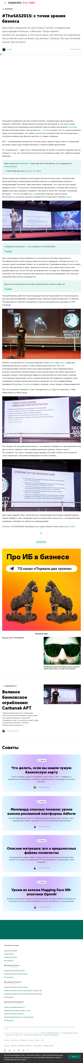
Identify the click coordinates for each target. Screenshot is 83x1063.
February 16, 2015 (33, 171)
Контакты (7, 1040)
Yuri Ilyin (9, 49)
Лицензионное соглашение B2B (33, 1035)
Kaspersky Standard (10, 951)
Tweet (8, 251)
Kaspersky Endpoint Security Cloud (15, 974)
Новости (37, 1040)
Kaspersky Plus (9, 954)
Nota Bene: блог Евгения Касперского (21, 1045)
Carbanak (72, 127)
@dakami (24, 163)
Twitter (72, 526)
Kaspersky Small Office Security (14, 970)
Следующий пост (10, 686)
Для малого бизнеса (12, 965)
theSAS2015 (8, 9)
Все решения (8, 960)
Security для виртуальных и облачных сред (19, 1017)
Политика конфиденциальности (50, 1033)
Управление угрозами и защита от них (17, 1010)
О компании (14, 1040)
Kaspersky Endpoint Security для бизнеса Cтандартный (23, 990)
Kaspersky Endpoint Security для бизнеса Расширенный (23, 994)
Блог (42, 1040)
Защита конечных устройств (14, 1014)
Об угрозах (30, 1040)
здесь (69, 197)
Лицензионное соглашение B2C (14, 1035)
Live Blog (45, 130)
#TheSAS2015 (10, 166)
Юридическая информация (51, 1035)
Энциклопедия (37, 1045)
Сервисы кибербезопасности (14, 1007)
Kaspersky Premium (10, 957)
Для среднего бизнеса (12, 982)
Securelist (6, 1045)
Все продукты (9, 977)
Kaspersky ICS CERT (48, 1045)
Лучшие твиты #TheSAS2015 (13, 638)
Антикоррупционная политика (69, 1033)
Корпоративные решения (14, 1002)
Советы (42, 760)
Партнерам (23, 1040)
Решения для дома (11, 945)
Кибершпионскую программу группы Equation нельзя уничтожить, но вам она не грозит (62, 668)
